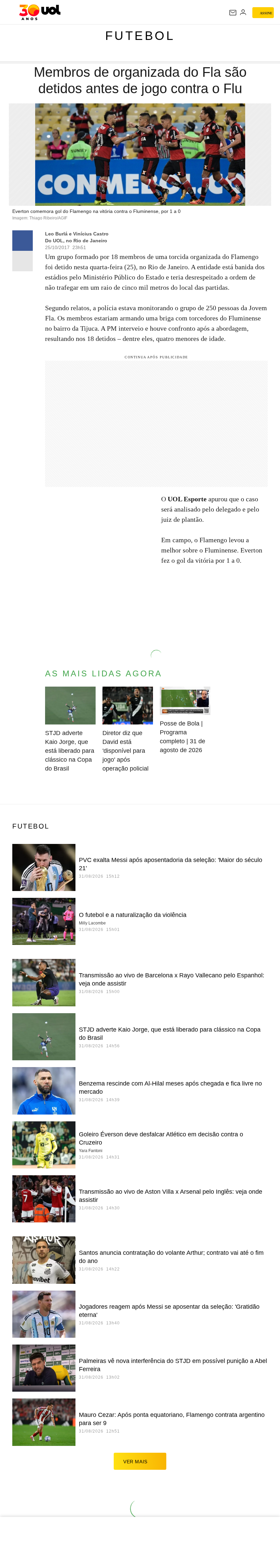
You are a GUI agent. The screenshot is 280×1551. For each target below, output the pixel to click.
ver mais (135, 1461)
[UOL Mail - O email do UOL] (233, 13)
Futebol (140, 36)
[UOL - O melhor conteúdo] (39, 12)
